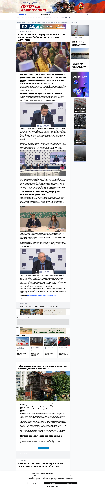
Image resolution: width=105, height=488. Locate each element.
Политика (35, 18)
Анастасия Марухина (23, 453)
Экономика (24, 18)
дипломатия (22, 306)
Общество (19, 18)
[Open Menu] (17, 14)
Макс (39, 298)
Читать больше (43, 447)
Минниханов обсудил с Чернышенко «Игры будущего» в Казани (41, 295)
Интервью (30, 18)
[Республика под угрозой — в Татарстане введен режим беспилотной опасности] (22, 341)
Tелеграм (43, 298)
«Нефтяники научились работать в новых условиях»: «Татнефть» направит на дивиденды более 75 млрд (79, 42)
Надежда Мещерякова (23, 303)
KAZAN (23, 14)
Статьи (57, 18)
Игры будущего (29, 306)
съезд (47, 306)
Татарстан (52, 306)
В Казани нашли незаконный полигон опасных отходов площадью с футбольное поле (63, 353)
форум (57, 306)
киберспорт (36, 306)
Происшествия (49, 18)
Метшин (48, 456)
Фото (54, 18)
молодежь (42, 306)
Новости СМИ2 (19, 327)
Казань (44, 456)
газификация (30, 456)
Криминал (43, 18)
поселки (53, 456)
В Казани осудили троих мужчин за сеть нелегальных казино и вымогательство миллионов (36, 353)
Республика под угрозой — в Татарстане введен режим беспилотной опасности (22, 352)
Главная (19, 22)
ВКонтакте (48, 298)
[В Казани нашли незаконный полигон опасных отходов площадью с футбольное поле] (64, 341)
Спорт (39, 18)
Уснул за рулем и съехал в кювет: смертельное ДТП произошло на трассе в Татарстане (50, 352)
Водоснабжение (23, 456)
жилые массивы (38, 456)
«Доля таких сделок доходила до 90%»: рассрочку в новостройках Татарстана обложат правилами (79, 66)
